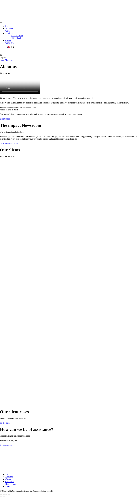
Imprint (8, 486)
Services (8, 33)
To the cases (5, 423)
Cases (7, 31)
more (2, 60)
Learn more (5, 119)
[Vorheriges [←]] (1, 496)
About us (9, 28)
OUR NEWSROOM (9, 143)
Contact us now (6, 445)
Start (7, 26)
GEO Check (16, 38)
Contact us (9, 43)
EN (12, 47)
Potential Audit (17, 35)
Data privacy (10, 484)
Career (8, 40)
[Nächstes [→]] (4, 496)
